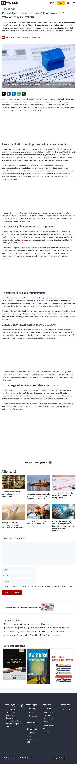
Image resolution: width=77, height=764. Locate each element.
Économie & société (9, 9)
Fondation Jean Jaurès (59, 157)
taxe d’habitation (21, 149)
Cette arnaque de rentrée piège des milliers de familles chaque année (32, 635)
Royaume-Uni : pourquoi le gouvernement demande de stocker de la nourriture (38, 496)
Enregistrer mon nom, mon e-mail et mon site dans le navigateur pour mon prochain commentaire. (39, 586)
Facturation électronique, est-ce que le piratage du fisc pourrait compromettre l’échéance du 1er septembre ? (63, 526)
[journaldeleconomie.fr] (9, 3)
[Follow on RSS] (69, 709)
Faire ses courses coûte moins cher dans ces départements (11, 494)
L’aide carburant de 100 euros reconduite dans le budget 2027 (37, 523)
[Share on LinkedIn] (14, 94)
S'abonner (61, 3)
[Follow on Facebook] (63, 709)
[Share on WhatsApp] (19, 94)
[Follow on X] (66, 709)
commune (24, 240)
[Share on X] (4, 94)
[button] (68, 3)
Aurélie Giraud (10, 38)
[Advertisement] (38, 128)
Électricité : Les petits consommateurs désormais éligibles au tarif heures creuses (38, 631)
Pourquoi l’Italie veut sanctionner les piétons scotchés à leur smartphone (13, 525)
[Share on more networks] (24, 94)
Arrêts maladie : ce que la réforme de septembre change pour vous (62, 495)
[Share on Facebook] (9, 94)
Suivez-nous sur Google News (36, 462)
